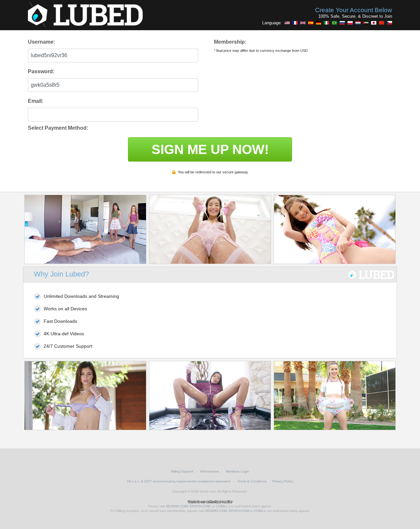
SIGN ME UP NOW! (210, 149)
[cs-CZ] (389, 23)
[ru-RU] (342, 23)
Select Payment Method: (58, 128)
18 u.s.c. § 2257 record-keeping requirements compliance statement (178, 481)
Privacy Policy (282, 481)
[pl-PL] (350, 23)
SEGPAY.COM (177, 506)
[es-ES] (310, 23)
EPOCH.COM (200, 506)
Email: (35, 101)
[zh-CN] (381, 23)
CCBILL (222, 506)
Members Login (237, 471)
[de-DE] (318, 23)
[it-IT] (326, 23)
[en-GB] (302, 23)
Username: (41, 42)
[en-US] (287, 23)
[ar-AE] (365, 23)
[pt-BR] (334, 23)
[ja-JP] (373, 23)
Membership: (230, 42)
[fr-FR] (295, 23)
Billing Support (182, 471)
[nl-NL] (358, 23)
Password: (41, 71)
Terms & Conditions (251, 481)
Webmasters (209, 471)
